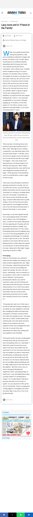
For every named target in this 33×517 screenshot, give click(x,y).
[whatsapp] (20, 515)
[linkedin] (29, 515)
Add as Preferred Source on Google (15, 40)
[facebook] (4, 515)
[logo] (16, 13)
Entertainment (14, 21)
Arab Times (4, 21)
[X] (12, 515)
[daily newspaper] (16, 426)
